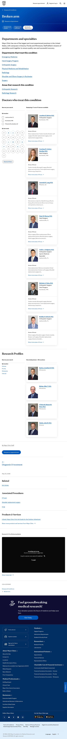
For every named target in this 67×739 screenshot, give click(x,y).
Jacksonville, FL (9, 117)
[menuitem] (7, 27)
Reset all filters (8, 161)
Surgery (5, 80)
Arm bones (5, 485)
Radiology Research (9, 93)
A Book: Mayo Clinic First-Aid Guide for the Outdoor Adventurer (21, 519)
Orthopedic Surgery (9, 65)
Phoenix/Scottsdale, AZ (11, 124)
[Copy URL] (44, 556)
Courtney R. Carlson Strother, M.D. (45, 150)
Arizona (4, 366)
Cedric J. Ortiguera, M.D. (46, 249)
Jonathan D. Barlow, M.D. (46, 115)
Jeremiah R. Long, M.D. (46, 182)
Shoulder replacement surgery (11, 502)
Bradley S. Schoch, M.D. (46, 316)
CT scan (4, 498)
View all (4, 373)
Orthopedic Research (9, 89)
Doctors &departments (28, 27)
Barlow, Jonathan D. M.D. (46, 368)
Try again (33, 560)
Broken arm (10, 16)
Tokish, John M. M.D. (45, 423)
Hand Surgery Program (10, 61)
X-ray (3, 507)
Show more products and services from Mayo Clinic (18, 523)
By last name (5, 128)
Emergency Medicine (9, 57)
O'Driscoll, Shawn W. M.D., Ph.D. (45, 406)
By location (5, 113)
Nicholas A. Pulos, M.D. (46, 283)
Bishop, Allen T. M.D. (45, 386)
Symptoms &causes (7, 27)
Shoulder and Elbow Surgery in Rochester (17, 76)
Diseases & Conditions (10, 10)
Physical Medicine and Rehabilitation (15, 68)
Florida (4, 368)
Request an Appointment (11, 21)
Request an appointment (11, 452)
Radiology (5, 72)
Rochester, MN (9, 120)
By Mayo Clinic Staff (8, 445)
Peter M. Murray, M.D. (45, 216)
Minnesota (5, 371)
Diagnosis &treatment (18, 27)
